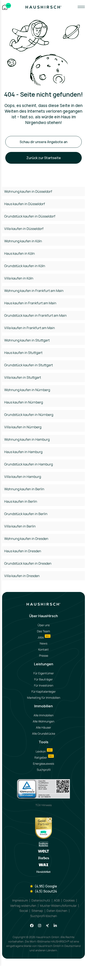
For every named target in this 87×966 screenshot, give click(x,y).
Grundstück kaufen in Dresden (28, 563)
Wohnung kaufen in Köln (23, 241)
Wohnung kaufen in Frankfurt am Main (34, 290)
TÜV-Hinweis (43, 805)
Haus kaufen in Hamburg (23, 451)
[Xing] (47, 925)
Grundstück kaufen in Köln (24, 266)
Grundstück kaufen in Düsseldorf (29, 216)
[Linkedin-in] (55, 925)
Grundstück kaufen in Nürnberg (28, 414)
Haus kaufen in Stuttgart (23, 352)
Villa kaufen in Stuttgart (22, 377)
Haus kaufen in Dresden (22, 551)
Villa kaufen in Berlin (20, 526)
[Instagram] (39, 925)
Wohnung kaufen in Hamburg (27, 439)
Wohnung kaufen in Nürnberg (27, 389)
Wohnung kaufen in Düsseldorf (28, 191)
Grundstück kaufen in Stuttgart (28, 365)
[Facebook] (32, 925)
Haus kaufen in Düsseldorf (24, 204)
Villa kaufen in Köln (18, 278)
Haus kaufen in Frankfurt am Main (30, 303)
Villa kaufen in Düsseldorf (24, 228)
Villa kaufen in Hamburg (22, 476)
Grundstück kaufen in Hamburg (28, 464)
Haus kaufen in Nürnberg (23, 402)
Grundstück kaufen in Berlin (26, 513)
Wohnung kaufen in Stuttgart (27, 340)
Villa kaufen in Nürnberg (22, 427)
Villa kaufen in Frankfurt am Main (29, 328)
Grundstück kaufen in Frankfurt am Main (35, 315)
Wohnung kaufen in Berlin (24, 489)
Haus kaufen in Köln (19, 253)
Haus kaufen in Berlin (20, 501)
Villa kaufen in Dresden (22, 575)
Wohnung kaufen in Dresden (26, 538)
